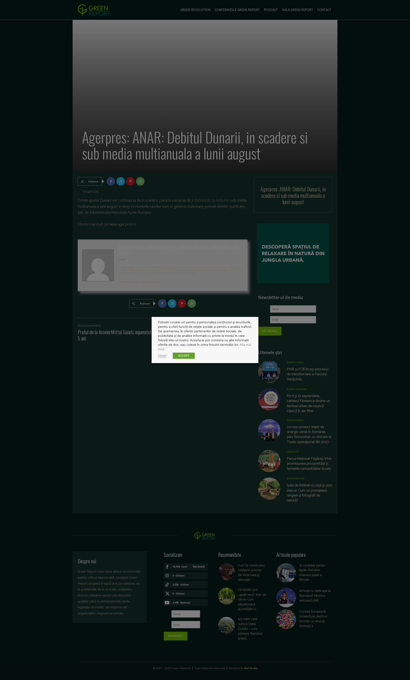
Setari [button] (162, 356)
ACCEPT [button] (183, 355)
